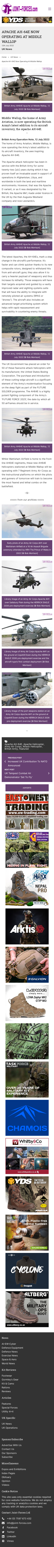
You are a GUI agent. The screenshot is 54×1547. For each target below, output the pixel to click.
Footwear (7, 1375)
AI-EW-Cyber (9, 1343)
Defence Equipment (12, 1347)
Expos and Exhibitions (14, 1469)
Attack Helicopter (32, 746)
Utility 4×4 (7, 1411)
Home (4, 57)
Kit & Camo (8, 1383)
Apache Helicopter (33, 744)
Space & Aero (9, 1359)
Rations (6, 1387)
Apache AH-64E (13, 744)
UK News (7, 49)
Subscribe (7, 1456)
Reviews (6, 1391)
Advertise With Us (11, 1445)
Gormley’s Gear (10, 1379)
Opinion (6, 1481)
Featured (24, 749)
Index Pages (8, 1473)
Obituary (6, 1477)
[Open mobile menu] (49, 9)
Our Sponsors (9, 1453)
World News (8, 1363)
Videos (5, 1484)
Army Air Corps (13, 746)
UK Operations (10, 1427)
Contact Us (8, 1449)
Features (6, 1403)
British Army (11, 749)
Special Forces (10, 1407)
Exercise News (10, 1355)
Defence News (10, 1351)
